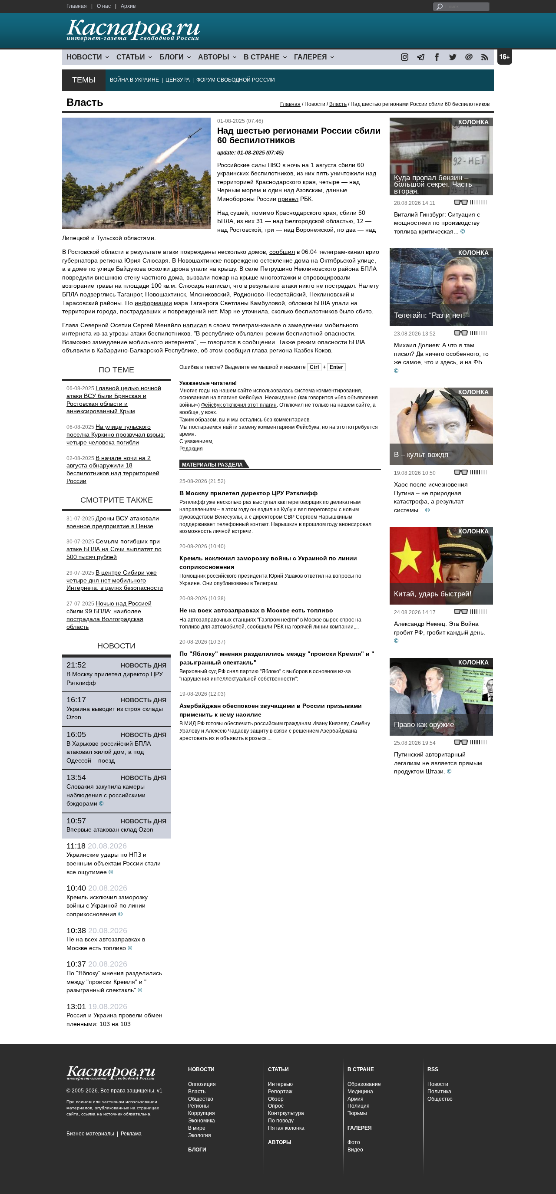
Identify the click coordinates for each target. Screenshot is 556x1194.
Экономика (201, 1121)
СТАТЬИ (130, 57)
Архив (128, 6)
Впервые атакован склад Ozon (109, 829)
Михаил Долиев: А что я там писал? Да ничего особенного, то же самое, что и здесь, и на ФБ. (441, 353)
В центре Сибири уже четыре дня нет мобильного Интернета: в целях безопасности (114, 580)
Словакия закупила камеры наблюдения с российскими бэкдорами (106, 795)
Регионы (198, 1106)
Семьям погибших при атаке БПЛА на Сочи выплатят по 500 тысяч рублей (114, 549)
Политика (439, 1092)
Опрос (276, 1106)
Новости (437, 1084)
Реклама (131, 1134)
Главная (76, 6)
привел (288, 198)
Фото (354, 1142)
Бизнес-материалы (90, 1134)
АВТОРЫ (213, 57)
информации (153, 302)
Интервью (280, 1084)
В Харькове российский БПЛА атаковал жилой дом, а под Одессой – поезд (108, 752)
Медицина (360, 1092)
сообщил (282, 251)
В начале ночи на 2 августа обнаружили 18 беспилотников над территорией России (112, 469)
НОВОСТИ (84, 57)
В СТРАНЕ (262, 57)
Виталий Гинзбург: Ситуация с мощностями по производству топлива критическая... (437, 223)
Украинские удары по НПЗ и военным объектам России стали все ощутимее (113, 863)
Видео (355, 1150)
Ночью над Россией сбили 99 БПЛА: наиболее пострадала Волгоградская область (109, 615)
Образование (364, 1084)
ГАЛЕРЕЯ (310, 57)
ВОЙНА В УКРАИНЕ (134, 80)
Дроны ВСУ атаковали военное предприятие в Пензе (112, 522)
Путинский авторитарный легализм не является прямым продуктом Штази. (438, 763)
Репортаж (280, 1092)
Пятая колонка (286, 1128)
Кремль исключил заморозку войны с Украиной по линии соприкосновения (107, 906)
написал (195, 325)
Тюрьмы (357, 1113)
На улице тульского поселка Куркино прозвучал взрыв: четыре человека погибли (115, 434)
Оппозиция (202, 1084)
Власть (338, 104)
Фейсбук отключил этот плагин (239, 405)
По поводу (281, 1121)
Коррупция (201, 1113)
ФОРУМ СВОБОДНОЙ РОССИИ (235, 80)
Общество (200, 1099)
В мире (196, 1128)
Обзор (276, 1099)
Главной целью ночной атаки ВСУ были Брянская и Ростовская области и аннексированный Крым (113, 399)
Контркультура (286, 1113)
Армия (356, 1099)
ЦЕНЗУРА (177, 80)
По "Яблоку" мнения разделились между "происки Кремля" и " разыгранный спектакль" (114, 981)
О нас (104, 6)
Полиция (359, 1106)
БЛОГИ (171, 57)
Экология (199, 1135)
